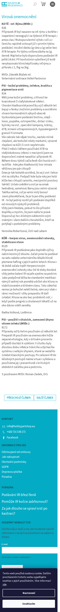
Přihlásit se (12, 568)
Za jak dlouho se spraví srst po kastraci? (24, 511)
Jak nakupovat (11, 457)
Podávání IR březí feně (19, 494)
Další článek (45, 398)
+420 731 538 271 (16, 432)
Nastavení (29, 593)
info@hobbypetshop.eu (21, 426)
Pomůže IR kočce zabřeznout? (25, 501)
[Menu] (52, 4)
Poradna (7, 477)
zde (4, 584)
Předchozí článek (19, 398)
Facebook (12, 438)
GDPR (5, 467)
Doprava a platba (12, 472)
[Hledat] (35, 4)
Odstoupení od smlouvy (16, 452)
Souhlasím (28, 604)
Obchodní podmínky (14, 462)
